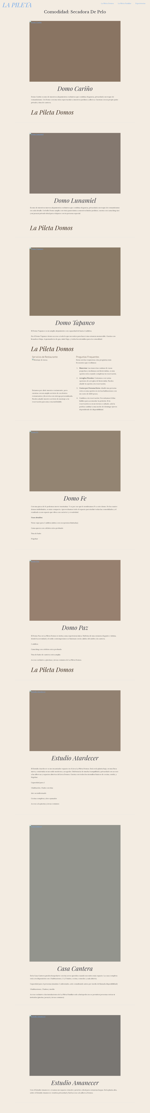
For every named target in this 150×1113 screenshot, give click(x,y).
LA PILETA (17, 5)
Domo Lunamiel (75, 200)
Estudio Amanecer (75, 1082)
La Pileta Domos (107, 3)
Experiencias (140, 3)
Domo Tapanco (75, 322)
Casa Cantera (75, 968)
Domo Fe (75, 498)
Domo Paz (75, 627)
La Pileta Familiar (124, 3)
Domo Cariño (75, 88)
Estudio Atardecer (75, 758)
